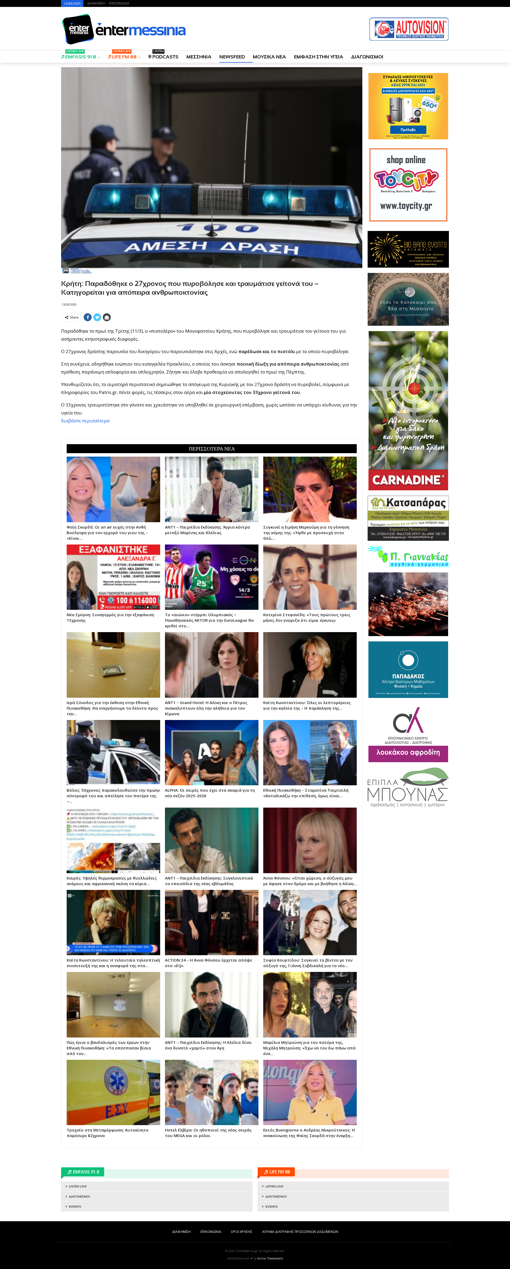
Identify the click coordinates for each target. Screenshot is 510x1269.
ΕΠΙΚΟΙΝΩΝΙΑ (119, 3)
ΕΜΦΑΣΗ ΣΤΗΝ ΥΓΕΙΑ (318, 56)
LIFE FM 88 (124, 55)
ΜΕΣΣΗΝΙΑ (198, 56)
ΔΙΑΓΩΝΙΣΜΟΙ (367, 56)
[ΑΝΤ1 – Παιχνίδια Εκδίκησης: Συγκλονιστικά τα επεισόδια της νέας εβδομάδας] (211, 840)
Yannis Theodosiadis (270, 1258)
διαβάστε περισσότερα (85, 421)
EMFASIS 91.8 (80, 55)
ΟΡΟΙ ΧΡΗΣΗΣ (241, 1231)
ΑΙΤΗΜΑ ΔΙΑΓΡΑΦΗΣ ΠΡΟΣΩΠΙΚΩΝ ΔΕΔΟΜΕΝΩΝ (300, 1231)
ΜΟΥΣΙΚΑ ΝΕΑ (269, 56)
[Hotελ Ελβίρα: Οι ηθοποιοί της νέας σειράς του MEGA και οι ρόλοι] (211, 1092)
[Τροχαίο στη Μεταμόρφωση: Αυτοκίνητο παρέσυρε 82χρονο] (113, 1092)
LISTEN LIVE (78, 1186)
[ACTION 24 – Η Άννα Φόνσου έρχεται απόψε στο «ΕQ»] (211, 922)
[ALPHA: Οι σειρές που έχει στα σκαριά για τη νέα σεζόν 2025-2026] (211, 752)
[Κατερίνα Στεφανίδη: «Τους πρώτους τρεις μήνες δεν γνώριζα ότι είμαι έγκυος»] (310, 577)
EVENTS (75, 1206)
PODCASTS (165, 55)
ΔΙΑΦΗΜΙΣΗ (96, 3)
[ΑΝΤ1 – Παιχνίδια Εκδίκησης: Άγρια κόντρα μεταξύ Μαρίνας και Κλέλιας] (211, 489)
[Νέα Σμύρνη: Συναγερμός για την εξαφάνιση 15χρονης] (113, 577)
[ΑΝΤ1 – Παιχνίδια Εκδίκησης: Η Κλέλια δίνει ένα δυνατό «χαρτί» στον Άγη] (211, 1004)
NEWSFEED (232, 56)
